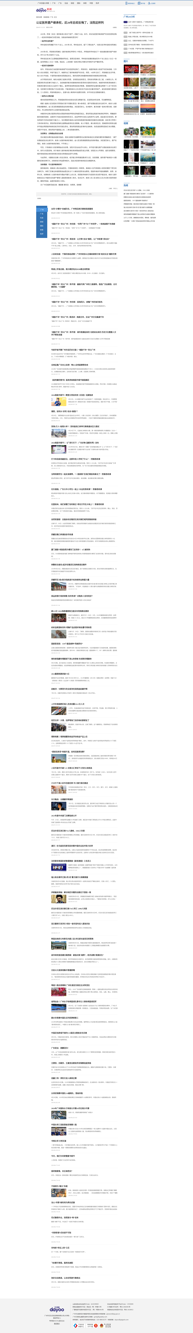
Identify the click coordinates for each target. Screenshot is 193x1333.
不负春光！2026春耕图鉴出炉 (149, 75)
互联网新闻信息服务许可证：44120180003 (86, 1304)
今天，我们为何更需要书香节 (63, 1156)
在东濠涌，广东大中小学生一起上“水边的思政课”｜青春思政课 (76, 489)
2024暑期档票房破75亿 (60, 674)
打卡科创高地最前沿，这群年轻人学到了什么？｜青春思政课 (75, 459)
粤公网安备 (107, 1324)
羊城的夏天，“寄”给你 (131, 176)
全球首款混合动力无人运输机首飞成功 (136, 114)
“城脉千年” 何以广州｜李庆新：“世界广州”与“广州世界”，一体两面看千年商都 (83, 224)
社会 (66, 3)
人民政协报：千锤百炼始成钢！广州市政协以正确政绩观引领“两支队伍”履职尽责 (83, 254)
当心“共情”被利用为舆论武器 (63, 1203)
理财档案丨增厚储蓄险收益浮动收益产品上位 (69, 737)
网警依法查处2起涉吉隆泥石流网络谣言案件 (69, 565)
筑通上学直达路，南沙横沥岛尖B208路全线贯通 (70, 269)
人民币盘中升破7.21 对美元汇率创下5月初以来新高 (71, 768)
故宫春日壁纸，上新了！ (131, 88)
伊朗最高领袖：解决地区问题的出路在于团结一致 (71, 892)
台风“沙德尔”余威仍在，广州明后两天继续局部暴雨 (72, 209)
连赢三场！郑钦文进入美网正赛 (64, 1078)
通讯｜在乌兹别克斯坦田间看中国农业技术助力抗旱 (72, 846)
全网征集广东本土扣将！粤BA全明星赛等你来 (69, 365)
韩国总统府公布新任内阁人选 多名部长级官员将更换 (72, 939)
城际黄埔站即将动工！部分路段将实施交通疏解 (141, 53)
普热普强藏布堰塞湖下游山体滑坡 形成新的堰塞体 (71, 659)
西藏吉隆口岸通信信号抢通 (62, 535)
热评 (97, 3)
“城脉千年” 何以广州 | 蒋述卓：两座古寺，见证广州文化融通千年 (77, 317)
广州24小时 (129, 16)
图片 (126, 61)
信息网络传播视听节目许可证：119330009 (120, 1304)
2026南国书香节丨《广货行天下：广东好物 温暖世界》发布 (75, 443)
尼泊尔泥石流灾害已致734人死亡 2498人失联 (69, 909)
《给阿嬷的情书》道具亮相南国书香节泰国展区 (70, 380)
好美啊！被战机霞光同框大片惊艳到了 (152, 114)
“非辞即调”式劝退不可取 (61, 1233)
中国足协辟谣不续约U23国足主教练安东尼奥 (69, 1033)
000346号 (108, 1327)
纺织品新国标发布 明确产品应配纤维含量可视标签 (71, 627)
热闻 (126, 185)
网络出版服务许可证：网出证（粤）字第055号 (87, 1307)
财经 (72, 3)
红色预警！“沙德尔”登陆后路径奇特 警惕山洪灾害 (139, 221)
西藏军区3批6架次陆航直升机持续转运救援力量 (70, 580)
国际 (78, 3)
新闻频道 (46, 17)
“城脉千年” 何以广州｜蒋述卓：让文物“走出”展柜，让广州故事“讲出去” (80, 239)
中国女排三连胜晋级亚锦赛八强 (64, 1125)
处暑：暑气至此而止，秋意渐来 (133, 163)
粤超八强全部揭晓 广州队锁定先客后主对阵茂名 (70, 985)
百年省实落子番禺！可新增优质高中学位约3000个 (141, 45)
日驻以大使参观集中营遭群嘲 (63, 970)
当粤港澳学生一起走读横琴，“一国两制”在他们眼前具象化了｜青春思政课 (81, 474)
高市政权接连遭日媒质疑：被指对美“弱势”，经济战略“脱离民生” (77, 955)
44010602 (108, 1326)
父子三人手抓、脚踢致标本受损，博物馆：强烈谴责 (140, 217)
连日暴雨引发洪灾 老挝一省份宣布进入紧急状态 (70, 924)
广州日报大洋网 (43, 3)
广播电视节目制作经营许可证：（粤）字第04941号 (88, 1309)
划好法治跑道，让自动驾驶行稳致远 (65, 1278)
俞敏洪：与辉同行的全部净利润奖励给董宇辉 (69, 689)
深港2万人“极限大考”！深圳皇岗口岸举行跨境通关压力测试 (75, 427)
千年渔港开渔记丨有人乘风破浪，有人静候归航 (155, 150)
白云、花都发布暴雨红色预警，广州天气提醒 (141, 41)
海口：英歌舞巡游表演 (148, 101)
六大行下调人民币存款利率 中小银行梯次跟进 (69, 783)
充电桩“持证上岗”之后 (60, 1248)
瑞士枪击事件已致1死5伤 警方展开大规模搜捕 (69, 877)
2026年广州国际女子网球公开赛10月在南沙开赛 (70, 1108)
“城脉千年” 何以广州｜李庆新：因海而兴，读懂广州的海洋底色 (76, 302)
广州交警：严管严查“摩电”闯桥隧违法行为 (140, 49)
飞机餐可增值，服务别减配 (62, 1263)
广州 (53, 3)
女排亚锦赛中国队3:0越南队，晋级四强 (67, 1093)
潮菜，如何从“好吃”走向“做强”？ (64, 411)
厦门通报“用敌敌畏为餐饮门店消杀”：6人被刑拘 (70, 550)
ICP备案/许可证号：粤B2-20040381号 (118, 1307)
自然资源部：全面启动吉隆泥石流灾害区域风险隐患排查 (73, 519)
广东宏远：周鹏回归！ (60, 1048)
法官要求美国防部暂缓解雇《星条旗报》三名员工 (71, 861)
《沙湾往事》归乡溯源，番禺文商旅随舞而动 (138, 137)
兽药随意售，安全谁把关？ (62, 1171)
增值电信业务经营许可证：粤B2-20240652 (120, 1309)
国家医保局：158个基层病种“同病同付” (67, 644)
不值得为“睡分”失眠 (59, 1186)
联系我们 (57, 1323)
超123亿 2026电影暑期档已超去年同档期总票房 (70, 611)
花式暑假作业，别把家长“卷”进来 (64, 1218)
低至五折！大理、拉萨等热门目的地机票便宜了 (70, 720)
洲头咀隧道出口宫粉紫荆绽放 (149, 88)
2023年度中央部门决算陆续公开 (64, 816)
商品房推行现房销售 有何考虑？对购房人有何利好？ (72, 596)
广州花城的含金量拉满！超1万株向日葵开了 (154, 137)
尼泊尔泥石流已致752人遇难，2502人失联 (68, 831)
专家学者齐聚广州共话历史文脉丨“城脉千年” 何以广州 (73, 350)
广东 (60, 3)
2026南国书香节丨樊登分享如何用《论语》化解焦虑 (72, 395)
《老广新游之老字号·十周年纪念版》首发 (140, 33)
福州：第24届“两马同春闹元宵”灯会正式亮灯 (138, 101)
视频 (126, 123)
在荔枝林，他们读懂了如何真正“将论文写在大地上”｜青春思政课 (77, 504)
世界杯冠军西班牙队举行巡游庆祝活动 (136, 75)
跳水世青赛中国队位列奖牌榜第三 (64, 1018)
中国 (91, 3)
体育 (85, 3)
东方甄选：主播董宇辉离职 (62, 799)
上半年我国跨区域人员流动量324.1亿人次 (67, 704)
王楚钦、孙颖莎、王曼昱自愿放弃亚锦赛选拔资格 (71, 1063)
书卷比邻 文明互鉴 (58, 1141)
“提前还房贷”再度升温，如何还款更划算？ (68, 752)
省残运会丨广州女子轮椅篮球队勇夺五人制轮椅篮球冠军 (73, 1002)
